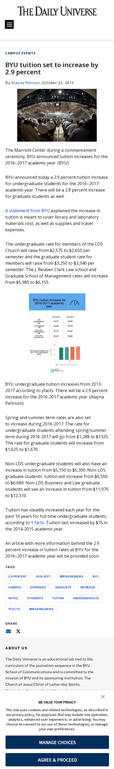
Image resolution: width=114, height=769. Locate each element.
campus (14, 587)
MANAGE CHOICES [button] (57, 742)
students (35, 598)
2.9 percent (17, 576)
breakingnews (72, 576)
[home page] (57, 13)
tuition (58, 598)
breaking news (41, 609)
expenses (38, 587)
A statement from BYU (27, 211)
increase (87, 587)
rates (13, 598)
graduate (63, 587)
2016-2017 (43, 576)
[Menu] (9, 24)
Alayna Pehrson (25, 82)
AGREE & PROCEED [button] (57, 760)
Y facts (37, 522)
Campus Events (20, 53)
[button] (103, 696)
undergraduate (86, 598)
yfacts (14, 609)
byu (95, 576)
